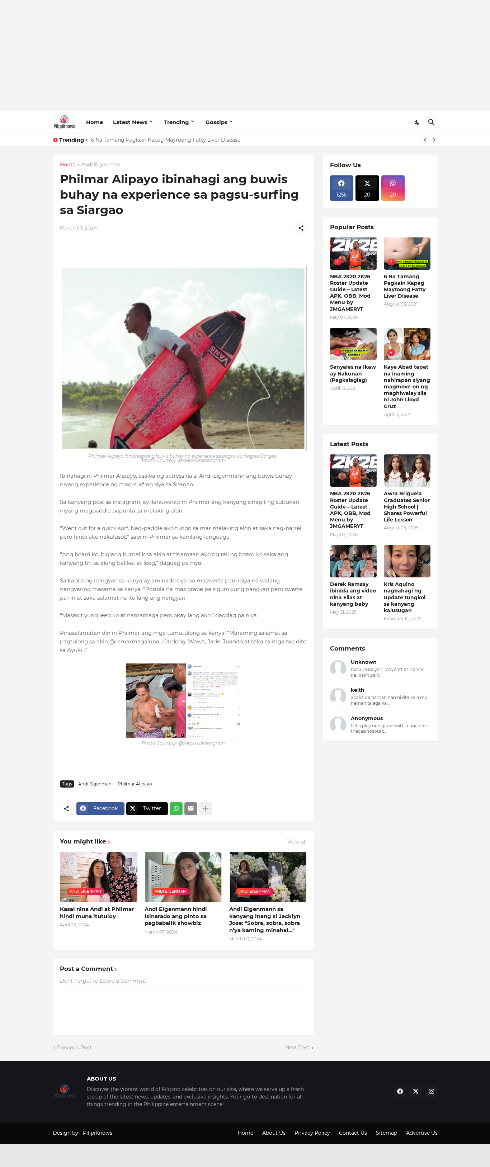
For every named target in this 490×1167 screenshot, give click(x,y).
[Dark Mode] (417, 122)
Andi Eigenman (100, 165)
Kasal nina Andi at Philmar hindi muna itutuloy (97, 913)
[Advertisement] (245, 55)
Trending (176, 122)
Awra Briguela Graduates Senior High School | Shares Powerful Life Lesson (407, 506)
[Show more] (205, 808)
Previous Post (74, 1047)
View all (297, 841)
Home (94, 122)
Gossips (216, 122)
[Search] (431, 122)
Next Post (297, 1047)
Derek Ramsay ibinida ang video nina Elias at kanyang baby (353, 594)
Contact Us (353, 1133)
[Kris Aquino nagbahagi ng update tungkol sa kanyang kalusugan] (407, 561)
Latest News (130, 122)
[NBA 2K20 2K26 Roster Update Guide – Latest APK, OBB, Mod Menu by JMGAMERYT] (353, 470)
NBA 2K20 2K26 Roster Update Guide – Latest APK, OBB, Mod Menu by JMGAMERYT (350, 292)
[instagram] (431, 1092)
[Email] (190, 808)
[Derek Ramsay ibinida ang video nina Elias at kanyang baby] (353, 561)
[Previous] (425, 139)
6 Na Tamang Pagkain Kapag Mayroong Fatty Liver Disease (165, 140)
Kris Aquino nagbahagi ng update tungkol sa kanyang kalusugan (404, 597)
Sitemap (386, 1133)
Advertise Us (422, 1133)
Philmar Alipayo (135, 783)
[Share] (301, 228)
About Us (274, 1133)
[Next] (434, 139)
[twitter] (416, 1092)
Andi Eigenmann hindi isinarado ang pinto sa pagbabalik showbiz (176, 916)
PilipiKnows (97, 1133)
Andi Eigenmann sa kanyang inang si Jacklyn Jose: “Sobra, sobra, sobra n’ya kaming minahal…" (264, 920)
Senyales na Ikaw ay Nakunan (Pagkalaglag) (353, 373)
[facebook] (400, 1092)
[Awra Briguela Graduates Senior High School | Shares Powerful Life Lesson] (407, 470)
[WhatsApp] (176, 808)
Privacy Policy (312, 1133)
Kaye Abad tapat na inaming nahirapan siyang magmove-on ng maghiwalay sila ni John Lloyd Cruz (407, 386)
